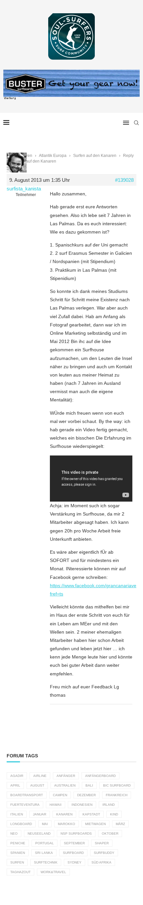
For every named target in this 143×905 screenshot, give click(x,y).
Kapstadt (91, 814)
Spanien (17, 853)
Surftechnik (46, 862)
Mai (45, 824)
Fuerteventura (25, 804)
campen (60, 795)
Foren (27, 155)
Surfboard (73, 853)
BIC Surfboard (117, 785)
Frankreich (116, 795)
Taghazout (20, 872)
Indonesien (82, 804)
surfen (17, 862)
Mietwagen (95, 824)
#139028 (124, 180)
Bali (89, 785)
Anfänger (66, 776)
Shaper (102, 843)
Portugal (44, 843)
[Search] (136, 122)
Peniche (17, 843)
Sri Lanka (44, 853)
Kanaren (64, 814)
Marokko (66, 824)
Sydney (74, 862)
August (37, 785)
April (15, 785)
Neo (14, 833)
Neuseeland (39, 833)
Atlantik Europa (53, 155)
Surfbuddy (104, 853)
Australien (64, 785)
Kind (114, 814)
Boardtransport (26, 795)
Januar (39, 814)
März (120, 824)
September (74, 843)
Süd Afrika (101, 862)
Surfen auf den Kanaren (94, 155)
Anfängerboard (100, 776)
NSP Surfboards (76, 833)
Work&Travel (53, 872)
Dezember (86, 795)
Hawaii (56, 804)
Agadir (16, 776)
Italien (16, 814)
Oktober (110, 833)
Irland (108, 804)
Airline (40, 776)
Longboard (21, 824)
